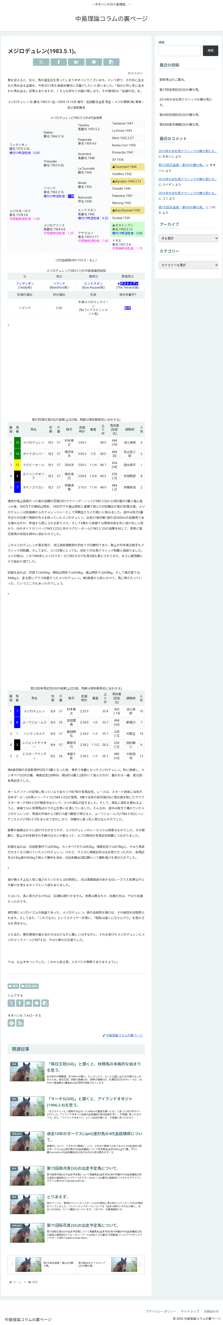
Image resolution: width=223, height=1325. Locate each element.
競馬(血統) (31, 986)
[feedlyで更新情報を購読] (11, 1023)
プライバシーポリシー (161, 1311)
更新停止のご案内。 (173, 79)
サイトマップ (190, 1311)
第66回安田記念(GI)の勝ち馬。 (180, 115)
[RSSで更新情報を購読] (20, 1023)
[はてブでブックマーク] (76, 62)
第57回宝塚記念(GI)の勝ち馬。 (180, 89)
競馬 (15, 986)
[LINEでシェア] (94, 62)
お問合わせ (211, 1311)
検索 (162, 42)
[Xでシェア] (41, 62)
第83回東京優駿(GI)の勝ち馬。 (180, 124)
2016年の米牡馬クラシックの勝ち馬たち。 (185, 102)
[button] (111, 62)
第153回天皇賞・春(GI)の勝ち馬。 (182, 165)
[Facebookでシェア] (59, 62)
